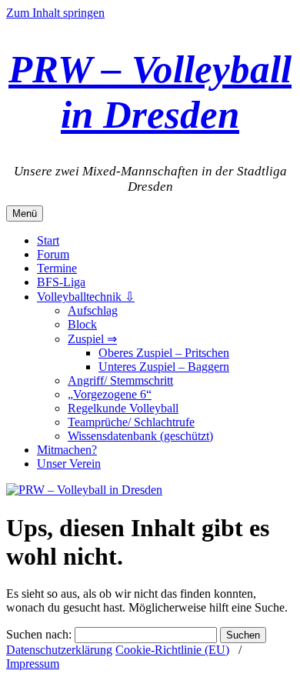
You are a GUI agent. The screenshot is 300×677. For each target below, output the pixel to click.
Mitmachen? (67, 449)
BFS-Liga (61, 281)
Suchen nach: (39, 634)
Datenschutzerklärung (59, 649)
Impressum (32, 663)
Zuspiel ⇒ (92, 338)
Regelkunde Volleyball (123, 408)
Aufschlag (93, 310)
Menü (24, 213)
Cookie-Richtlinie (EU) (172, 649)
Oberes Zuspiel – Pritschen (163, 352)
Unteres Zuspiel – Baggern (163, 366)
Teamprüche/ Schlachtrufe (131, 422)
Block (82, 324)
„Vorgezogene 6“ (110, 394)
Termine (57, 268)
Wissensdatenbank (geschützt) (140, 435)
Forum (53, 254)
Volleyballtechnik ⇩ (86, 296)
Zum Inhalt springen (55, 12)
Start (48, 240)
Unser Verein (69, 463)
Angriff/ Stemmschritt (120, 380)
